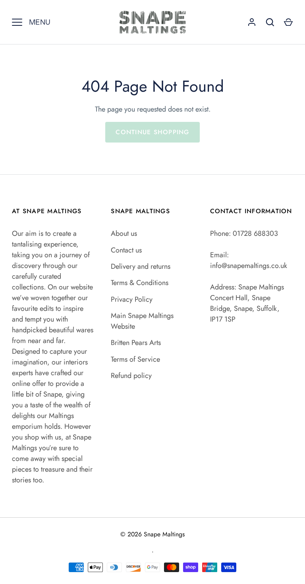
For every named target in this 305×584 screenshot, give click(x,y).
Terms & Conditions (139, 283)
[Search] (270, 22)
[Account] (252, 22)
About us (124, 233)
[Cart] (288, 22)
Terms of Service (135, 359)
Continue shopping (152, 132)
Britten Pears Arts (136, 342)
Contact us (126, 250)
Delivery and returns (140, 266)
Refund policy (131, 375)
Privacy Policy (131, 299)
